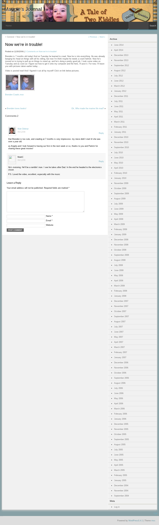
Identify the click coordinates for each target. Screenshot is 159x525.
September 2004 (121, 496)
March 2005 (119, 470)
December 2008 (121, 239)
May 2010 (118, 163)
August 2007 (119, 321)
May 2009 (118, 214)
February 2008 (120, 291)
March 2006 (119, 408)
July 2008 (118, 265)
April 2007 (118, 342)
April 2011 (118, 116)
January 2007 (120, 357)
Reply (101, 133)
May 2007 (118, 337)
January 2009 (120, 234)
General (10, 37)
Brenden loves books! (16, 108)
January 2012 (120, 91)
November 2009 (121, 183)
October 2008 (120, 250)
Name (49, 216)
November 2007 (121, 306)
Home (9, 25)
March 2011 (119, 122)
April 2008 (118, 280)
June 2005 (118, 455)
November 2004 (121, 490)
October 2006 (120, 373)
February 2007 (120, 352)
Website (49, 225)
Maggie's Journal (23, 9)
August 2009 (119, 198)
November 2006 (121, 368)
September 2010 (121, 147)
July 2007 (118, 327)
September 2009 (121, 193)
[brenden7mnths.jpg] (12, 90)
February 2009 (120, 229)
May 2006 (118, 398)
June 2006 (118, 393)
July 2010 (118, 152)
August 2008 (119, 260)
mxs (153, 520)
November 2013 (121, 60)
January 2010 (120, 178)
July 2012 (118, 76)
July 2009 (118, 204)
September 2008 (121, 255)
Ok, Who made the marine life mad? (87, 108)
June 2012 (118, 81)
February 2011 (120, 127)
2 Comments (41, 51)
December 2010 (121, 137)
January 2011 (120, 132)
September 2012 (121, 65)
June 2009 (118, 209)
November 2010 (121, 142)
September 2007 (121, 316)
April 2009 (118, 219)
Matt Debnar (23, 129)
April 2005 (118, 465)
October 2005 (120, 434)
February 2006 (120, 414)
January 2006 (120, 419)
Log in (117, 507)
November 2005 (121, 429)
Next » (102, 37)
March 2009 (119, 224)
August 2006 (119, 383)
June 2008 (118, 270)
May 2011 (118, 111)
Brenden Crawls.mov (14, 94)
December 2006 (121, 362)
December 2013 (121, 55)
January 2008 (120, 296)
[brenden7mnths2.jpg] (27, 90)
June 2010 (118, 157)
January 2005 (120, 480)
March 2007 (119, 347)
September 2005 (121, 439)
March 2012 (119, 86)
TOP (155, 513)
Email (49, 220)
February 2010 (120, 173)
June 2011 (118, 106)
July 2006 (118, 388)
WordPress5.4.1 (135, 520)
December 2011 (121, 96)
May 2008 (118, 275)
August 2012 (119, 70)
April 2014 (118, 50)
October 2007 (120, 311)
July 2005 (118, 449)
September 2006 (121, 378)
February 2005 (120, 475)
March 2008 (119, 286)
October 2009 (120, 188)
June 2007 (118, 332)
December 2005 (121, 424)
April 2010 (118, 168)
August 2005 (119, 444)
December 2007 (121, 301)
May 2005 (118, 460)
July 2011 (118, 101)
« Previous (92, 37)
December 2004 (121, 485)
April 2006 (118, 403)
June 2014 (118, 45)
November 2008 (121, 245)
